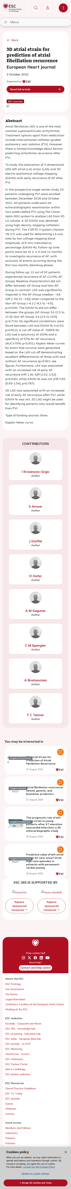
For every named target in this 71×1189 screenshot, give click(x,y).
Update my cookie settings (35, 1173)
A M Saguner (35, 611)
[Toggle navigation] (63, 7)
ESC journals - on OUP (18, 1043)
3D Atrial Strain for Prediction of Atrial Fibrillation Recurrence (40, 760)
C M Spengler (35, 645)
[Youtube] (47, 958)
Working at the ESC (16, 1009)
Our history (11, 994)
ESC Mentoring (13, 1048)
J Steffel (35, 541)
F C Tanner (35, 715)
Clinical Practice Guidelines (20, 1088)
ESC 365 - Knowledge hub (20, 1028)
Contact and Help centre (35, 967)
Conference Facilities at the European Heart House (34, 1004)
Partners (10, 1143)
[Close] (65, 1152)
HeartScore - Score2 (17, 1054)
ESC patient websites (17, 1074)
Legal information (15, 999)
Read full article (20, 89)
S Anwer (35, 506)
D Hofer (35, 576)
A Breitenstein (35, 680)
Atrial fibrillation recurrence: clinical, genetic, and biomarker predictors (44, 791)
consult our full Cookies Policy (39, 1167)
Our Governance (14, 989)
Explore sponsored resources (18, 905)
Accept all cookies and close (37, 1183)
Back (15, 40)
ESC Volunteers (14, 1059)
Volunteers (11, 1133)
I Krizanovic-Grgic (36, 472)
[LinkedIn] (41, 957)
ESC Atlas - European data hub (23, 1038)
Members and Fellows (18, 1128)
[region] (35, 1168)
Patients (10, 1138)
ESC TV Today (13, 1093)
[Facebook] (35, 957)
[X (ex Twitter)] (29, 957)
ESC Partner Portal (16, 1064)
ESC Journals (12, 1098)
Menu (14, 22)
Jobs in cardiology (15, 1069)
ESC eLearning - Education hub (23, 1033)
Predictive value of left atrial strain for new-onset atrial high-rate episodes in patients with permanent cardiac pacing (44, 861)
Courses (10, 1113)
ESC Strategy (13, 984)
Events (9, 1103)
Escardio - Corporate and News (23, 1023)
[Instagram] (23, 957)
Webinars (10, 1108)
